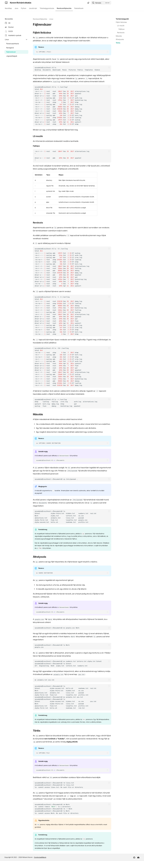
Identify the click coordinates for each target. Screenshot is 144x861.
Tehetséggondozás (47, 8)
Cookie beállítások (40, 857)
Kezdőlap (8, 8)
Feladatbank (78, 8)
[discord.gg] (138, 857)
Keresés (98, 3)
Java (16, 8)
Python (23, 8)
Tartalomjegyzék (122, 19)
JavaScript (33, 8)
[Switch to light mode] (88, 3)
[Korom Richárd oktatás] (6, 2)
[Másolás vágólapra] (107, 52)
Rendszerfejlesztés (64, 8)
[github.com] (134, 857)
